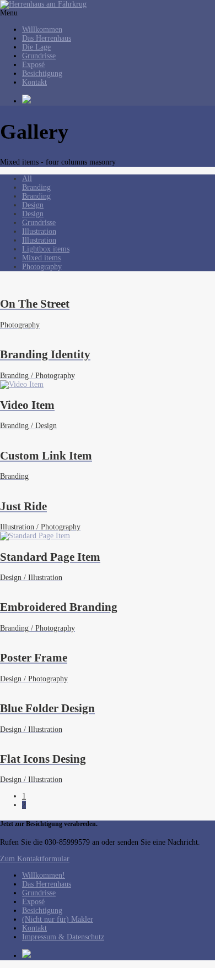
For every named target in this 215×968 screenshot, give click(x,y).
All (27, 178)
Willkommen (42, 29)
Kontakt (34, 82)
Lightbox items (45, 249)
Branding (36, 187)
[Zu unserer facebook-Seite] (118, 100)
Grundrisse (39, 56)
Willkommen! (43, 875)
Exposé (33, 65)
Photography (42, 266)
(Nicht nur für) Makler (57, 919)
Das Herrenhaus (46, 38)
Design (33, 205)
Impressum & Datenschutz (63, 937)
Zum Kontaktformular (34, 859)
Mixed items (41, 258)
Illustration (39, 231)
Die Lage (36, 47)
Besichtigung (42, 73)
